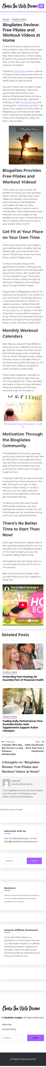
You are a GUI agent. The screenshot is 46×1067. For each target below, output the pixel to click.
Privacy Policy (9, 1029)
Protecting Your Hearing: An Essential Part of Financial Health (23, 678)
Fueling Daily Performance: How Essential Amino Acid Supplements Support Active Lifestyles (23, 725)
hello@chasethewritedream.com (21, 841)
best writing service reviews (24, 898)
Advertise (17, 838)
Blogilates (20, 71)
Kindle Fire (14, 310)
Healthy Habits (19, 19)
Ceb (14, 781)
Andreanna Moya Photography (21, 424)
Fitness (6, 19)
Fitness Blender (29, 102)
